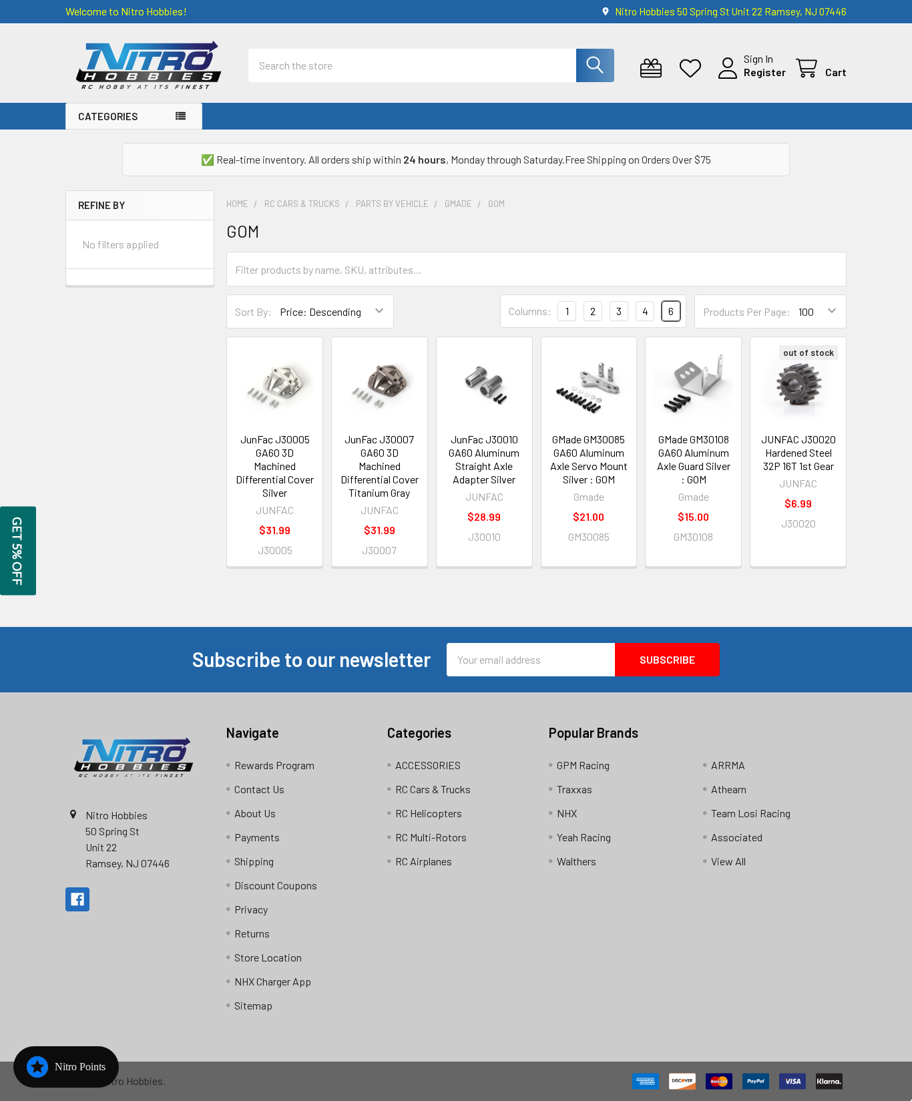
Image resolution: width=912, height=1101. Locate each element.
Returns (252, 933)
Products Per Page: (746, 311)
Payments (257, 837)
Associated (736, 837)
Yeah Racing (584, 837)
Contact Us (259, 789)
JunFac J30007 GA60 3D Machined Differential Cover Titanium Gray (379, 466)
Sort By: (253, 311)
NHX (567, 813)
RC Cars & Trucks (433, 789)
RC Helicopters (428, 813)
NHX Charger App (272, 981)
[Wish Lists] (693, 68)
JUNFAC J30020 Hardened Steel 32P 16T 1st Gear (798, 452)
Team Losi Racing (750, 813)
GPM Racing (583, 764)
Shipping (254, 861)
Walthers (576, 861)
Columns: (530, 310)
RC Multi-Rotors (431, 837)
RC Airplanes (423, 861)
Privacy (251, 909)
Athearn (728, 789)
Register (765, 71)
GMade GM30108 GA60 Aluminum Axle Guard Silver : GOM (693, 459)
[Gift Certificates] (654, 68)
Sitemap (253, 1005)
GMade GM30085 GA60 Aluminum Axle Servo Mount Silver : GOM (589, 459)
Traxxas (574, 789)
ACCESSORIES (428, 764)
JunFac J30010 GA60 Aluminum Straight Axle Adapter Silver (484, 459)
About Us (255, 813)
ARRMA (728, 764)
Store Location (268, 957)
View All (728, 861)
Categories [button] (108, 116)
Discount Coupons (275, 885)
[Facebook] (77, 899)
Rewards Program (274, 764)
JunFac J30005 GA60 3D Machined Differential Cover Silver (275, 466)
